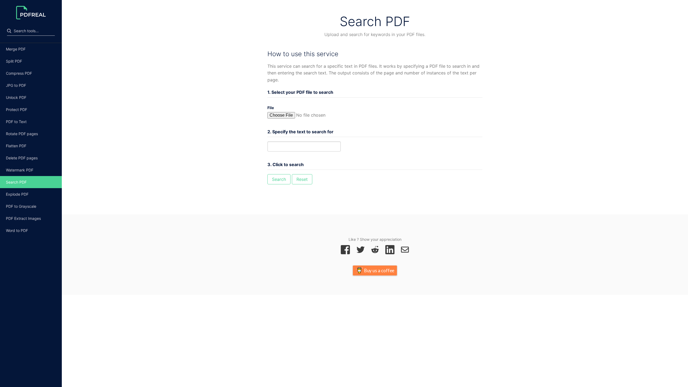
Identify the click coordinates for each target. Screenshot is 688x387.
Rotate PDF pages (22, 133)
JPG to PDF (16, 85)
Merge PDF (16, 49)
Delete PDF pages (22, 158)
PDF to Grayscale (21, 206)
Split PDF (14, 61)
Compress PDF (19, 73)
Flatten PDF (16, 146)
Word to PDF (17, 230)
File (270, 107)
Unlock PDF (16, 97)
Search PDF (16, 182)
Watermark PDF (19, 170)
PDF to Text (16, 121)
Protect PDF (16, 109)
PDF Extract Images (23, 218)
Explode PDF (17, 194)
